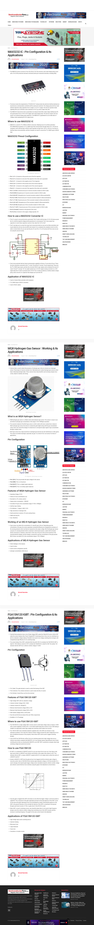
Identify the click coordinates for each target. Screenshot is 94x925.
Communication (66, 186)
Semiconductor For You (15, 920)
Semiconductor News (17, 21)
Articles (64, 178)
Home (9, 21)
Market (65, 21)
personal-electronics (68, 215)
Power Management (67, 218)
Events (80, 21)
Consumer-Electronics (68, 189)
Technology (43, 21)
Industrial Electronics (68, 199)
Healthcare (65, 197)
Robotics (64, 223)
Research (64, 220)
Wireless (64, 244)
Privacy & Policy (79, 920)
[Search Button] (85, 23)
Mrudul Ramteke (15, 59)
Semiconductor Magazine (32, 21)
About (68, 920)
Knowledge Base (72, 21)
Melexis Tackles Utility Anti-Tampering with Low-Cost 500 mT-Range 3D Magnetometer (78, 904)
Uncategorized (66, 242)
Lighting (64, 210)
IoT (63, 204)
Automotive (65, 183)
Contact (84, 920)
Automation (65, 181)
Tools (9, 25)
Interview (51, 21)
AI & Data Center (66, 175)
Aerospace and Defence (68, 173)
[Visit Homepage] (18, 15)
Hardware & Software (68, 194)
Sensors (64, 231)
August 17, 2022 (24, 59)
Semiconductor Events (68, 226)
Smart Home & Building (68, 234)
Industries (58, 21)
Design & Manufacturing (68, 191)
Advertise (72, 920)
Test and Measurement (68, 239)
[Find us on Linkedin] (9, 910)
